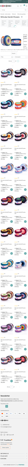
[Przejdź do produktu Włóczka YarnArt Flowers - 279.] (7, 360)
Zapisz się (6, 406)
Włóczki (14, 14)
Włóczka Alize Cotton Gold (4, 22)
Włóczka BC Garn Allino (17, 22)
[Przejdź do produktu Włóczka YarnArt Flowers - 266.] (21, 200)
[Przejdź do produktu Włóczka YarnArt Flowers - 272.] (7, 296)
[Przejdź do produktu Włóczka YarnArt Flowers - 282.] (21, 360)
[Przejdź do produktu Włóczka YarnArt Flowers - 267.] (7, 232)
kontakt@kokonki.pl (6, 426)
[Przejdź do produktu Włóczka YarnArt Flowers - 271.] (21, 264)
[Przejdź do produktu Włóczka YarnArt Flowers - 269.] (21, 232)
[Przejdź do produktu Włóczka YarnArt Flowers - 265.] (7, 200)
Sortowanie (17, 57)
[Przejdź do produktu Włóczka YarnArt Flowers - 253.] (21, 72)
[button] (25, 10)
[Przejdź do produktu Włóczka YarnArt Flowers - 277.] (21, 328)
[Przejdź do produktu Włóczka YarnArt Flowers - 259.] (7, 136)
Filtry (2, 57)
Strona (10, 61)
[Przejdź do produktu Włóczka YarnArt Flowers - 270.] (7, 264)
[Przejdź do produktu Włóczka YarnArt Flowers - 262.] (7, 168)
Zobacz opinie (5, 447)
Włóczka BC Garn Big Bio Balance (24, 22)
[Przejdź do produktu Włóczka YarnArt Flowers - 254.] (7, 104)
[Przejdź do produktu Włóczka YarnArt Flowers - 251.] (7, 72)
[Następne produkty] (16, 386)
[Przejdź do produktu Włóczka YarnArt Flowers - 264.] (21, 168)
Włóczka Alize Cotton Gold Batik (11, 23)
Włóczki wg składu (21, 14)
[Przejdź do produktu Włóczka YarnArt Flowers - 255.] (21, 104)
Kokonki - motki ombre (5, 14)
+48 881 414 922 (5, 424)
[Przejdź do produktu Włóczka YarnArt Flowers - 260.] (21, 136)
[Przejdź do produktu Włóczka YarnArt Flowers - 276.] (7, 328)
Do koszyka (11, 94)
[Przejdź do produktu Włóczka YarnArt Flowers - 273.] (21, 296)
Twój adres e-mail (4, 403)
